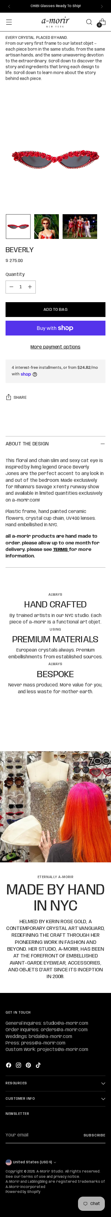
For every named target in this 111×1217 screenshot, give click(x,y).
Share (20, 397)
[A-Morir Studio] (55, 22)
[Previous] (9, 6)
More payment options (55, 347)
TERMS (61, 550)
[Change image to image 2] (46, 226)
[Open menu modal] (8, 22)
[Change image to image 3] (80, 226)
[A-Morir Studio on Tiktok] (39, 1066)
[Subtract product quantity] (11, 287)
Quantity (15, 275)
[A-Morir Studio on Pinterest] (29, 1066)
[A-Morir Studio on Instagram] (19, 1066)
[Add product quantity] (29, 287)
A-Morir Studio (49, 1171)
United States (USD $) (32, 1162)
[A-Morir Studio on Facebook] (9, 1066)
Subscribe (94, 1135)
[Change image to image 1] (18, 226)
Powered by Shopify (23, 1192)
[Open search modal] (89, 22)
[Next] (102, 6)
